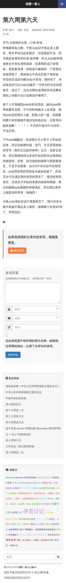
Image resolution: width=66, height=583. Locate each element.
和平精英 (46, 504)
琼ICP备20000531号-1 (19, 572)
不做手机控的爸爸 (16, 398)
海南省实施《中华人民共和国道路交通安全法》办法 (35, 386)
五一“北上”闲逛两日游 (18, 434)
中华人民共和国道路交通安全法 (24, 392)
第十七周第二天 (15, 410)
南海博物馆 (37, 504)
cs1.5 (39, 477)
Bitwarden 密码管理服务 (25, 477)
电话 (30, 535)
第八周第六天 (13, 440)
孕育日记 (33, 511)
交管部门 (16, 488)
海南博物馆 (13, 529)
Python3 (46, 477)
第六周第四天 (13, 404)
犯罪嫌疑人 (13, 535)
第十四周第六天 (15, 422)
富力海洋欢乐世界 (27, 519)
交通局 (35, 488)
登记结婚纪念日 (40, 535)
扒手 (19, 524)
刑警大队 (43, 499)
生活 (26, 30)
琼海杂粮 (23, 535)
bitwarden (10, 477)
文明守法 (26, 524)
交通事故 (26, 488)
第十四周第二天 (15, 452)
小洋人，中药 (42, 519)
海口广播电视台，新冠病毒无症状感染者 (37, 529)
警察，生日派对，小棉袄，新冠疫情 (33, 540)
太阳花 (15, 512)
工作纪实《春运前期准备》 (21, 446)
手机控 (13, 524)
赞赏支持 (18, 250)
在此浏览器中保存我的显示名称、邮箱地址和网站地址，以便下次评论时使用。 (32, 343)
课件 (52, 540)
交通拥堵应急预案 (47, 488)
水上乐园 (40, 524)
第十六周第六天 (15, 416)
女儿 (20, 512)
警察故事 (11, 540)
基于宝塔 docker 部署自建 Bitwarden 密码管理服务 (35, 428)
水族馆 (47, 524)
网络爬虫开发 (54, 535)
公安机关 (12, 493)
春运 (33, 524)
